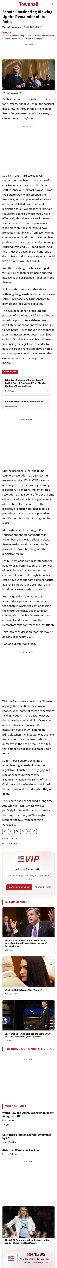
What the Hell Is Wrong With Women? (23, 990)
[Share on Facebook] (16, 831)
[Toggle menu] (5, 4)
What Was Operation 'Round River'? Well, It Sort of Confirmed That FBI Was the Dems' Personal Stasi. (26, 943)
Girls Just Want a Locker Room (21, 1150)
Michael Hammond (11, 27)
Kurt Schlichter (11, 994)
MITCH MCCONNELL (11, 843)
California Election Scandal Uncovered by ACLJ (26, 1136)
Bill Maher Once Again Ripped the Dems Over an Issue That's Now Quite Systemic (27, 1035)
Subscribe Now (43, 887)
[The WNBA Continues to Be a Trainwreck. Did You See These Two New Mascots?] (28, 1221)
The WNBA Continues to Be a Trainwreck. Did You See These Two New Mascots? (27, 1241)
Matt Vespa (9, 950)
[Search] (52, 4)
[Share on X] (4, 831)
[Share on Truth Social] (10, 831)
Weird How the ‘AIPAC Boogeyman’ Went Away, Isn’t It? (28, 1114)
